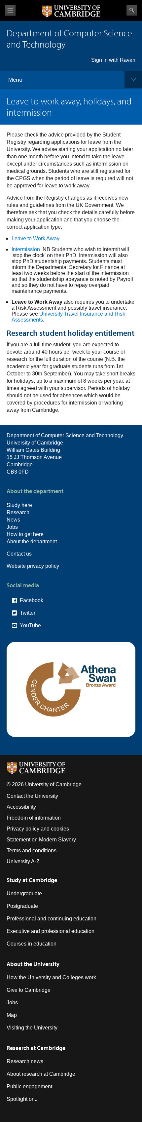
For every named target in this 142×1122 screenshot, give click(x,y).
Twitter (27, 613)
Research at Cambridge (36, 1048)
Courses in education (31, 944)
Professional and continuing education (51, 918)
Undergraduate (24, 893)
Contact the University (32, 796)
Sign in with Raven (113, 60)
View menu (10, 10)
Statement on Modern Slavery (41, 839)
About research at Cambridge (41, 1074)
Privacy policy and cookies (38, 829)
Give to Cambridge (29, 990)
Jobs (12, 527)
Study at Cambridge (32, 880)
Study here (19, 505)
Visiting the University (32, 1027)
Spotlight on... (23, 1099)
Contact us (19, 554)
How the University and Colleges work (51, 977)
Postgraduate (22, 906)
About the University (33, 964)
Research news (25, 1061)
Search (131, 10)
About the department (32, 541)
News (13, 519)
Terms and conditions (31, 850)
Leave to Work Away (35, 238)
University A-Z (23, 861)
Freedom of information (34, 818)
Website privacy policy (33, 566)
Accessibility (21, 807)
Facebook (31, 600)
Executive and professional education (50, 931)
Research (18, 512)
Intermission (26, 249)
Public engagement (29, 1086)
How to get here (25, 534)
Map (12, 1015)
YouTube (30, 625)
